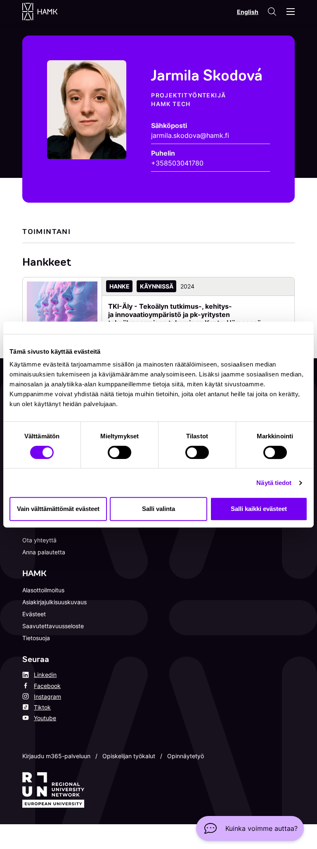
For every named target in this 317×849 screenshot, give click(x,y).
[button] (250, 828)
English (247, 11)
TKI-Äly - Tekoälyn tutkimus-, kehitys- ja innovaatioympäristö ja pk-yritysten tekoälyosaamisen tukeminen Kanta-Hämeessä (184, 314)
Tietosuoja (36, 637)
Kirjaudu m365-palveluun (56, 755)
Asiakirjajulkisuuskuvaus (54, 601)
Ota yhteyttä (39, 540)
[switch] (119, 452)
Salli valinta (158, 508)
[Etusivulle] (48, 11)
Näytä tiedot (273, 482)
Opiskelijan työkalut (128, 755)
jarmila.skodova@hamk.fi (190, 135)
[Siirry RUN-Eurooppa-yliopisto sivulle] (53, 790)
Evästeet (34, 613)
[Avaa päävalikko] (290, 11)
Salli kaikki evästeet (259, 508)
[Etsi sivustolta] (271, 11)
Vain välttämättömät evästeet (58, 508)
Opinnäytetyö (185, 755)
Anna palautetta (43, 552)
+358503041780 (177, 163)
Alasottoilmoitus (43, 590)
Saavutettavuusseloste (53, 625)
